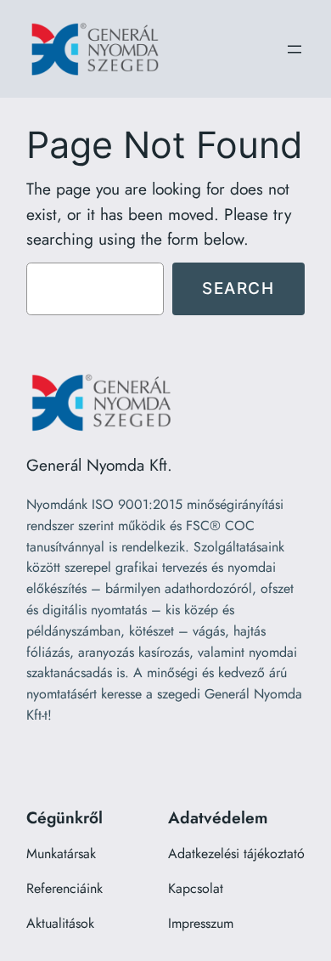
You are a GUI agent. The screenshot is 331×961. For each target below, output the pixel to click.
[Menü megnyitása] (294, 49)
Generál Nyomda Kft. (99, 465)
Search (238, 288)
